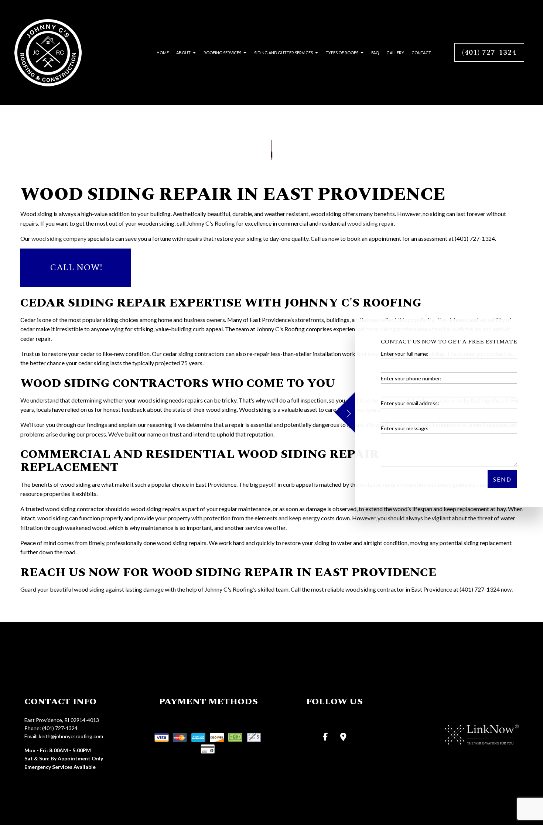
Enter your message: (404, 428)
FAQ (375, 52)
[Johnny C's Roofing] (48, 51)
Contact (421, 52)
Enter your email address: (410, 403)
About (183, 52)
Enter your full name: (404, 353)
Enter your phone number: (411, 378)
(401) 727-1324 (489, 52)
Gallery (395, 52)
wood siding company (58, 238)
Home (163, 52)
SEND (502, 478)
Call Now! (76, 267)
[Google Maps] (343, 737)
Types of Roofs (342, 52)
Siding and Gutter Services (283, 52)
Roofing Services (222, 52)
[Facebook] (325, 737)
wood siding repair (370, 223)
